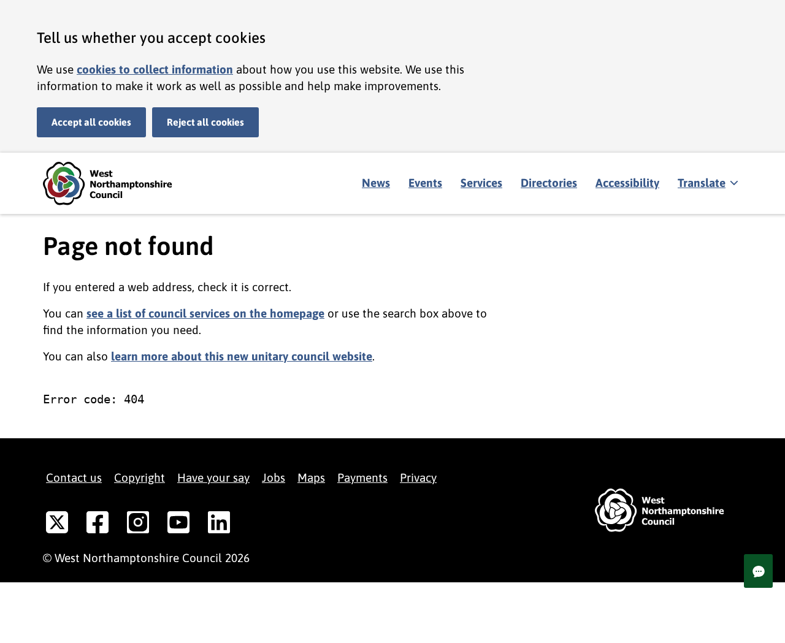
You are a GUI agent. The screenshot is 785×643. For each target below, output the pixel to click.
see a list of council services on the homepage (205, 313)
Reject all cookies (205, 121)
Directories (549, 182)
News (376, 182)
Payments (362, 477)
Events (425, 182)
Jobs (273, 477)
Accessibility (627, 182)
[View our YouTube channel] (178, 524)
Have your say (213, 477)
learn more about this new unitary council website (241, 356)
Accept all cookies (91, 121)
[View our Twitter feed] (57, 524)
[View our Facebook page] (97, 524)
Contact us (74, 477)
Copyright (139, 477)
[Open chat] (758, 571)
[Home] (116, 183)
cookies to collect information (155, 69)
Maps (311, 477)
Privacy (418, 477)
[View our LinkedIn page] (219, 524)
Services (481, 182)
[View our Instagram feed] (138, 524)
